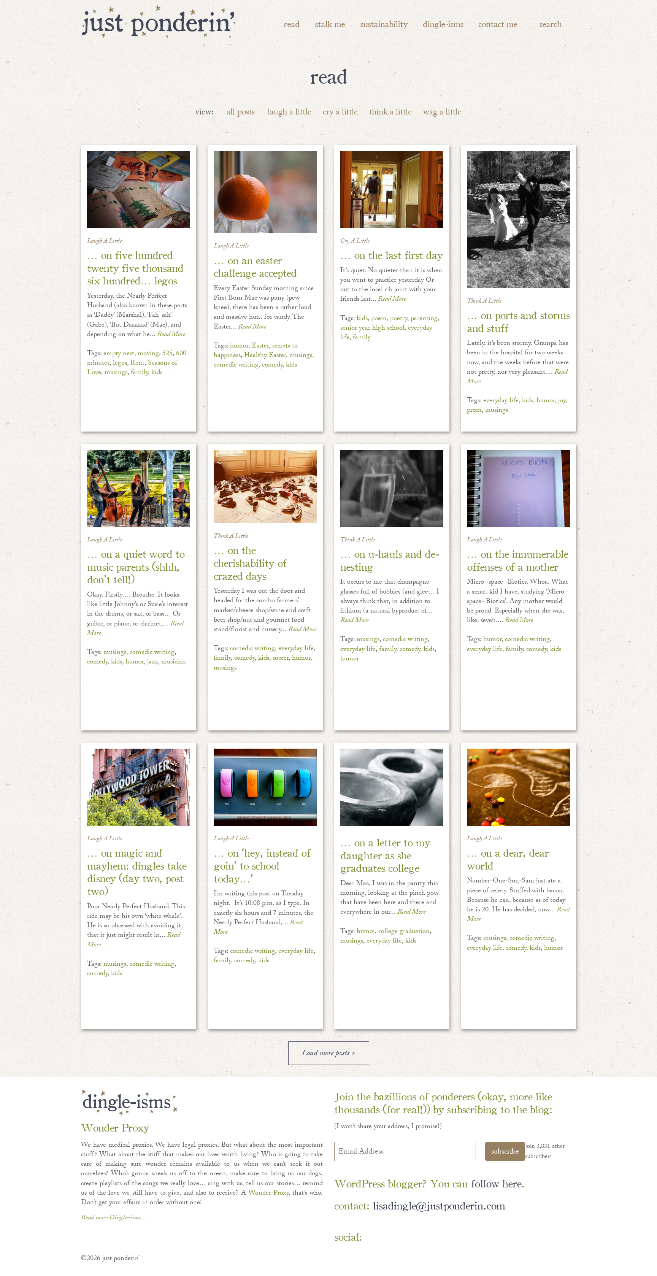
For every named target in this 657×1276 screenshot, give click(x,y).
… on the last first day (391, 254)
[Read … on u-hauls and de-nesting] (391, 488)
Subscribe (505, 1152)
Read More (171, 335)
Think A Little (484, 302)
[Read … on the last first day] (391, 189)
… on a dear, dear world (508, 858)
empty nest (118, 354)
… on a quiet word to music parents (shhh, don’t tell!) (135, 566)
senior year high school (372, 329)
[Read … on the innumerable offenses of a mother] (518, 488)
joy (561, 401)
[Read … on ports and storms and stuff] (518, 219)
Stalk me (330, 23)
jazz (152, 662)
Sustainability (384, 23)
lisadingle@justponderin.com (439, 1205)
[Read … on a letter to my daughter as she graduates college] (391, 787)
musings (116, 373)
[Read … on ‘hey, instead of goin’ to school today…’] (265, 787)
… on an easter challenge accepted (255, 265)
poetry (398, 319)
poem (379, 319)
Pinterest (398, 1236)
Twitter (420, 1236)
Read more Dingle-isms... (113, 1218)
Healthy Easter (265, 356)
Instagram (442, 1236)
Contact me (497, 23)
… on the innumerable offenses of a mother (517, 559)
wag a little (442, 113)
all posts (241, 113)
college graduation (404, 932)
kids (156, 373)
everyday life (501, 401)
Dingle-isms (443, 23)
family (139, 373)
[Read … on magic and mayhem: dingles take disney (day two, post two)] (138, 787)
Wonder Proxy (268, 1194)
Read (292, 23)
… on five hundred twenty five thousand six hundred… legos (135, 267)
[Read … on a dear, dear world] (518, 787)
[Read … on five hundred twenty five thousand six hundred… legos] (138, 189)
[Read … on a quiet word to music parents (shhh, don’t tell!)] (138, 488)
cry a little (340, 113)
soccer (281, 659)
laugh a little (289, 113)
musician (173, 662)
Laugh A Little (104, 241)
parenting (424, 319)
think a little (390, 113)
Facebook (376, 1236)
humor (239, 346)
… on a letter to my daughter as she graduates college (385, 854)
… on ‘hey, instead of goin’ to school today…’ (262, 864)
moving (148, 354)
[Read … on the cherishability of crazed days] (265, 486)
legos (120, 364)
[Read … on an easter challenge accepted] (265, 192)
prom (474, 411)
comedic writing (236, 365)
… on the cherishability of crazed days (250, 562)
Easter (260, 346)
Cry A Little (355, 241)
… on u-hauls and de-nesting (389, 559)
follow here (496, 1183)
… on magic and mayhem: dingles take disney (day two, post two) (136, 871)
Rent (137, 364)
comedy (272, 365)
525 (167, 354)
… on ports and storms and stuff (518, 320)
